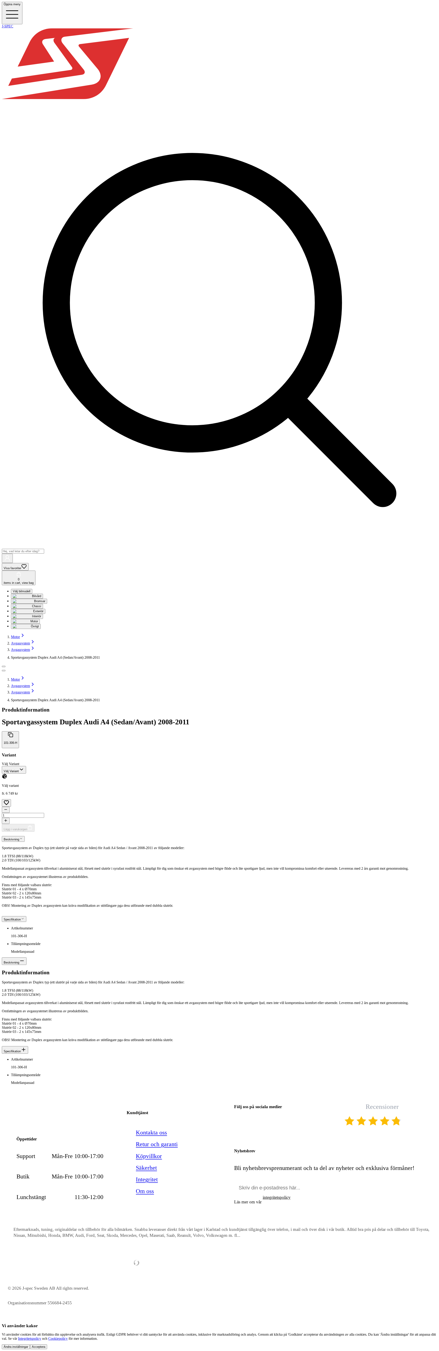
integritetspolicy (277, 1197)
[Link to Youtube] (238, 1122)
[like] (6, 803)
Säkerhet (146, 1167)
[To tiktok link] (283, 1122)
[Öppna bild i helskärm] (3, 670)
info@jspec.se (44, 1108)
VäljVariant (10, 764)
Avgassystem (20, 643)
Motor (15, 637)
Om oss (145, 1191)
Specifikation (12, 1051)
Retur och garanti (157, 1144)
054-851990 (41, 1118)
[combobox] (14, 770)
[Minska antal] (6, 810)
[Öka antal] (6, 821)
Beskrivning (11, 962)
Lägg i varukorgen (15, 829)
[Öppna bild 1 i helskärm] (3, 666)
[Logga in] (7, 558)
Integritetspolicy (29, 1338)
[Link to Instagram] (268, 1122)
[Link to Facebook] (253, 1122)
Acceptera (38, 1346)
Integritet (147, 1179)
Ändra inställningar (16, 1346)
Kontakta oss (151, 1132)
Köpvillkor (149, 1156)
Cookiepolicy (58, 1338)
